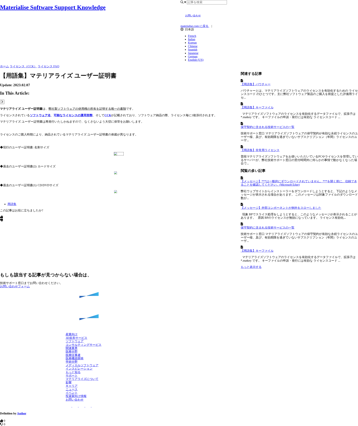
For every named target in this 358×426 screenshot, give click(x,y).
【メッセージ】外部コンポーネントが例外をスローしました (281, 207)
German (192, 56)
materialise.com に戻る (194, 26)
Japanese (193, 53)
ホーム (4, 66)
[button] (79, 368)
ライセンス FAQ (48, 66)
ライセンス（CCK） (23, 66)
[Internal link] (179, 310)
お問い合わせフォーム (15, 286)
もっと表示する (251, 267)
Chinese (192, 46)
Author (21, 413)
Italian (191, 39)
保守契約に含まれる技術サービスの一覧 (267, 127)
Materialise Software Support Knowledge (53, 7)
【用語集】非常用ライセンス (260, 150)
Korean (192, 42)
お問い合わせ (193, 15)
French (192, 36)
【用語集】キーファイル (257, 107)
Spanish (192, 49)
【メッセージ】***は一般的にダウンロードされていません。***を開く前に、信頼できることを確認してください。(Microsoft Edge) (299, 183)
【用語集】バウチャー (256, 84)
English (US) (195, 59)
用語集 (11, 204)
